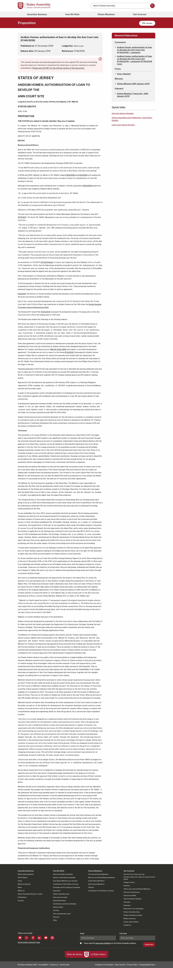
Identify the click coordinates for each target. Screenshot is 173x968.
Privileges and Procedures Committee (66, 887)
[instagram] (52, 938)
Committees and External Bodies (64, 904)
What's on (21, 891)
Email (82, 933)
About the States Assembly (63, 874)
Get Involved (139, 14)
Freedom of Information (104, 965)
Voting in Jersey (129, 882)
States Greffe (58, 907)
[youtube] (46, 938)
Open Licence (120, 965)
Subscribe (149, 944)
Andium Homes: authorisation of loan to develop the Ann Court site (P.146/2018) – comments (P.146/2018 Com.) (134, 60)
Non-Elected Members (96, 884)
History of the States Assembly (64, 877)
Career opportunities (131, 922)
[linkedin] (39, 938)
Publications (22, 897)
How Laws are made (60, 897)
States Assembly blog (132, 912)
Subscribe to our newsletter (134, 909)
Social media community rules (29, 942)
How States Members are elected (65, 881)
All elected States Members (98, 874)
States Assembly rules (61, 894)
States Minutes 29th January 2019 (133, 84)
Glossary (56, 917)
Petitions (127, 886)
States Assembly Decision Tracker (30, 894)
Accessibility (43, 965)
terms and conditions (103, 943)
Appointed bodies (59, 900)
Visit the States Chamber (123, 113)
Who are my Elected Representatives (101, 877)
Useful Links (64, 965)
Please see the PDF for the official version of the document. (58, 68)
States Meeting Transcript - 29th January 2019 (132, 94)
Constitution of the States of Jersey (65, 884)
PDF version (147, 23)
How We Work (72, 14)
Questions (56, 891)
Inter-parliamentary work (62, 914)
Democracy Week (130, 895)
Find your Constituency (132, 892)
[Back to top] (167, 960)
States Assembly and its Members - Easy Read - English (132, 119)
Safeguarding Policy (147, 965)
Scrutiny (21, 900)
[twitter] (26, 938)
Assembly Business (37, 14)
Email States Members (96, 881)
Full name (123, 933)
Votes (20, 881)
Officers (91, 887)
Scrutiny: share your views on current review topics (139, 878)
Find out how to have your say (134, 874)
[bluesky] (20, 938)
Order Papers (22, 877)
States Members (106, 14)
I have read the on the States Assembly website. (110, 943)
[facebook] (33, 938)
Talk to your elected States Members (137, 889)
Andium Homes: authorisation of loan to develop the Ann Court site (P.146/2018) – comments (134, 50)
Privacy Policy (132, 965)
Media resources (130, 918)
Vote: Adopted (124, 74)
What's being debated (25, 874)
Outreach (127, 902)
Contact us (127, 925)
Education (127, 905)
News (20, 887)
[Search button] (152, 6)
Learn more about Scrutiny (123, 125)
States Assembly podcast (133, 915)
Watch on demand (24, 884)
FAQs (55, 920)
